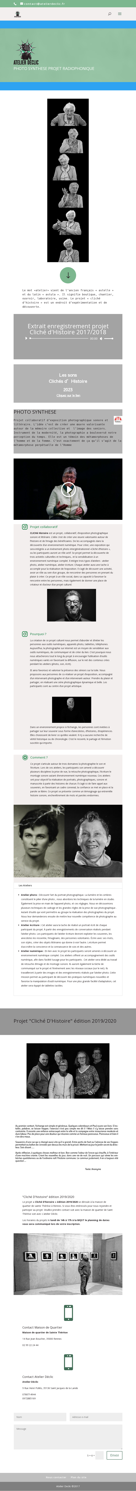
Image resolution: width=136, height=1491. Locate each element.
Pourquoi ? (38, 634)
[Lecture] (26, 338)
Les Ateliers (25, 885)
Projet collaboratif (44, 527)
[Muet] (101, 338)
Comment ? (39, 757)
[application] (68, 338)
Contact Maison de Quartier (42, 1327)
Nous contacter (56, 1477)
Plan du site (78, 1477)
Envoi (114, 1455)
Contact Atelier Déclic (37, 1377)
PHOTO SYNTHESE (35, 412)
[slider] (107, 338)
